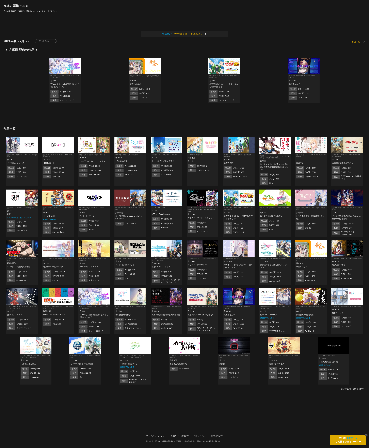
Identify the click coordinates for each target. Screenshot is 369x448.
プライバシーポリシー (156, 436)
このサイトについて (180, 436)
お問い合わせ (199, 436)
